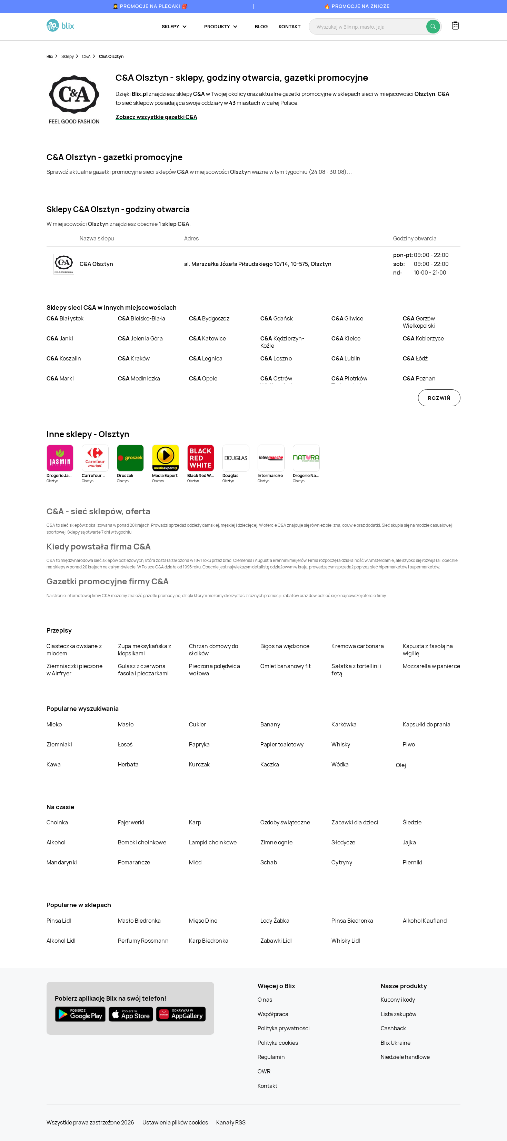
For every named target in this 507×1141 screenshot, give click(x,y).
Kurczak (199, 764)
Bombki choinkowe (142, 842)
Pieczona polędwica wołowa (214, 669)
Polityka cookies (278, 1042)
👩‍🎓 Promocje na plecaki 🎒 (150, 6)
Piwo (409, 744)
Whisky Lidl (345, 940)
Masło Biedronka (139, 920)
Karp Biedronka (208, 940)
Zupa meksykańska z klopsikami (144, 649)
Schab (268, 862)
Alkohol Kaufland (425, 920)
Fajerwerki (131, 822)
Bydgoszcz (209, 318)
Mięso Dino (203, 920)
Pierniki (413, 862)
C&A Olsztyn (111, 56)
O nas (265, 999)
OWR (264, 1071)
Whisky (340, 744)
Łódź (415, 358)
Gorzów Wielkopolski (419, 322)
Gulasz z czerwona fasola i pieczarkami (143, 669)
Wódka (340, 764)
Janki (60, 338)
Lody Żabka (274, 920)
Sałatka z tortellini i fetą (356, 669)
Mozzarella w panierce (431, 666)
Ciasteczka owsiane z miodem (74, 649)
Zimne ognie (276, 842)
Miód (195, 862)
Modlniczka (139, 378)
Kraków (134, 358)
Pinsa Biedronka (352, 920)
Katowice (207, 338)
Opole (203, 378)
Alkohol (56, 842)
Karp (195, 822)
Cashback (393, 1028)
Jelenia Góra (140, 338)
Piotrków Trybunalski (349, 382)
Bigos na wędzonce (284, 646)
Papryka (199, 744)
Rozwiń (439, 398)
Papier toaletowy (282, 744)
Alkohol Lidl (61, 940)
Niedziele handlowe (405, 1057)
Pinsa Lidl (59, 920)
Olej (401, 765)
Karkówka (344, 724)
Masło (126, 724)
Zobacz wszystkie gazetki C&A (156, 117)
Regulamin (271, 1057)
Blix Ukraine (395, 1042)
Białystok (65, 318)
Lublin (345, 358)
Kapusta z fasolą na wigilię (428, 649)
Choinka (57, 822)
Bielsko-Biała (141, 318)
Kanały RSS (231, 1122)
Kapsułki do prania (427, 724)
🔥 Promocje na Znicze (357, 6)
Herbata (128, 764)
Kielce (345, 338)
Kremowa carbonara (357, 646)
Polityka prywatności (284, 1028)
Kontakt (289, 26)
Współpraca (273, 1014)
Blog (261, 26)
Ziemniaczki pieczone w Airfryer (74, 669)
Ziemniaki (59, 744)
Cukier (197, 724)
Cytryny (341, 862)
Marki (60, 378)
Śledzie (412, 822)
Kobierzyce (423, 338)
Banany (270, 724)
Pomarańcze (134, 862)
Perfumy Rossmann (143, 940)
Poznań (419, 378)
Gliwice (347, 318)
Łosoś (125, 744)
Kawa (54, 764)
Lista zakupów (398, 1014)
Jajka (409, 842)
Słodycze (343, 842)
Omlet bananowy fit (285, 666)
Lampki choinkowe (213, 842)
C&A (86, 56)
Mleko (54, 724)
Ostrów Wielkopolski (276, 382)
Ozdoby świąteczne (285, 822)
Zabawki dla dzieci (354, 822)
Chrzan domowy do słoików (213, 649)
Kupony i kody (398, 999)
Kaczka (269, 764)
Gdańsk (276, 318)
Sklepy (67, 56)
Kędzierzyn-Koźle (282, 342)
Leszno (276, 358)
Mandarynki (62, 862)
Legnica (205, 358)
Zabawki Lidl (276, 940)
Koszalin (64, 358)
